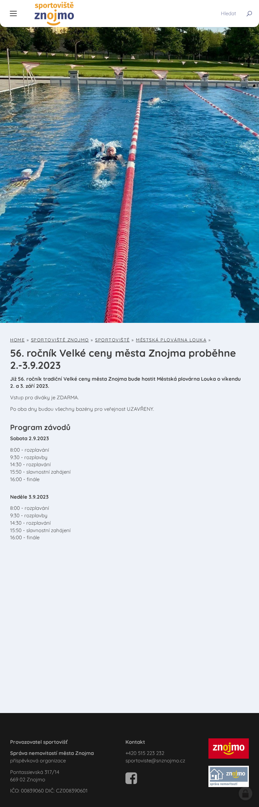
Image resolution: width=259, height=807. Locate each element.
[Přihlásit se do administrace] (245, 793)
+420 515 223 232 (144, 753)
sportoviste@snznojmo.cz (155, 760)
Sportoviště (112, 339)
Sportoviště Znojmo (60, 339)
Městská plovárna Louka (171, 339)
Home (17, 339)
